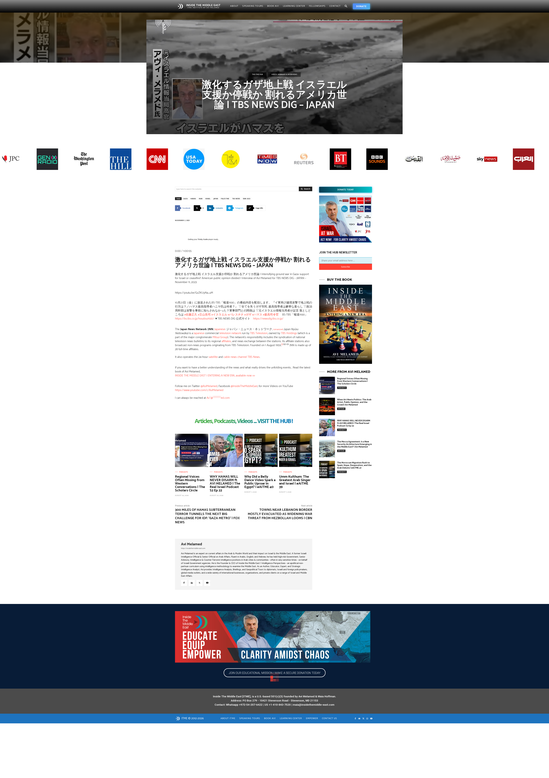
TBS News (254, 357)
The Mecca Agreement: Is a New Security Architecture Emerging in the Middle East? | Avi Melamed (354, 444)
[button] (346, 6)
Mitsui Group (220, 337)
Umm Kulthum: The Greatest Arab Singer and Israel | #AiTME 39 (295, 482)
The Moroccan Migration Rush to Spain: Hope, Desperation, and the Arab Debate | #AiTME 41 (354, 465)
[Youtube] (207, 583)
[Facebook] (184, 583)
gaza (185, 199)
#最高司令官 (271, 314)
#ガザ (247, 314)
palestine (225, 199)
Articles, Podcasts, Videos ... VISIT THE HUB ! (244, 421)
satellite (213, 357)
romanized (278, 329)
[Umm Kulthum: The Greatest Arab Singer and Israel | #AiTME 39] (295, 450)
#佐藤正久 (190, 314)
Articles (341, 409)
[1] (282, 344)
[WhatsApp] (367, 719)
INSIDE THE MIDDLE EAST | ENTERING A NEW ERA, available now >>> (215, 375)
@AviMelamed (209, 386)
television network (230, 333)
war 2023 (246, 199)
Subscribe (345, 267)
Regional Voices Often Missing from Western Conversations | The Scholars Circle (352, 381)
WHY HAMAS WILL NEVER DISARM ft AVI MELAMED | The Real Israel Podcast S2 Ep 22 (225, 483)
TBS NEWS (236, 199)
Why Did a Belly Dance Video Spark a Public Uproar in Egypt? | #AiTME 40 (260, 482)
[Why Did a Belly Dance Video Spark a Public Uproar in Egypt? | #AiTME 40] (261, 450)
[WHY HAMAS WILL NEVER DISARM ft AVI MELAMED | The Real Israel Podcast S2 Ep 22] (226, 450)
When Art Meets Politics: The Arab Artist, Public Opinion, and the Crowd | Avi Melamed (354, 402)
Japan (215, 199)
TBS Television (258, 333)
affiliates (226, 341)
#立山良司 (204, 314)
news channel (239, 357)
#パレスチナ (236, 314)
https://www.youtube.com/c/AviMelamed (199, 390)
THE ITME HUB (257, 74)
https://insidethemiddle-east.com (193, 548)
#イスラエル (219, 314)
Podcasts (183, 472)
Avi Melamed (191, 544)
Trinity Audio (203, 239)
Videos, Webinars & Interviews (284, 74)
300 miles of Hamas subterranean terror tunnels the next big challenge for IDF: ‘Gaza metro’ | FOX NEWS (207, 516)
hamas (193, 199)
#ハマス (257, 314)
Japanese (219, 329)
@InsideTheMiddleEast (244, 386)
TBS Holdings (289, 333)
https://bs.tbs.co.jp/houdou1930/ (194, 318)
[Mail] (359, 719)
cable (227, 357)
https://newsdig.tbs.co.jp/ (268, 318)
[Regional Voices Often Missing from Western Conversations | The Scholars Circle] (191, 450)
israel (207, 199)
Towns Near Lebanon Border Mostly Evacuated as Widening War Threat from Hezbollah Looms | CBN (280, 514)
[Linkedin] (192, 583)
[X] (199, 583)
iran (200, 199)
